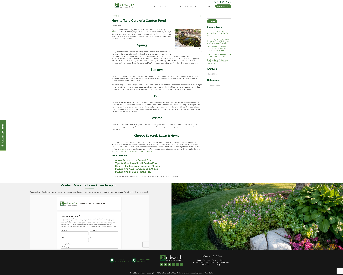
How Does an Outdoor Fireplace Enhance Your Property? (219, 55)
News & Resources (193, 6)
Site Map (217, 265)
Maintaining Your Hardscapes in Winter (137, 169)
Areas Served (207, 265)
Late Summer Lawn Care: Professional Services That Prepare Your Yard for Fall (217, 49)
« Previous (116, 16)
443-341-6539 (223, 1)
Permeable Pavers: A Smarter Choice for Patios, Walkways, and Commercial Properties (218, 41)
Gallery (178, 6)
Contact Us (209, 6)
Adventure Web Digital (205, 273)
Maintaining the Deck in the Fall (133, 171)
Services (168, 6)
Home (199, 260)
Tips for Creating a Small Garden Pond (136, 163)
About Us (158, 6)
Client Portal (223, 6)
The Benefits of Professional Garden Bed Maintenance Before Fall (217, 62)
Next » (199, 16)
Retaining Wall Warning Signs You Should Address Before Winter (218, 33)
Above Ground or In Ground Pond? (134, 160)
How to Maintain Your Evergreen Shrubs (137, 166)
